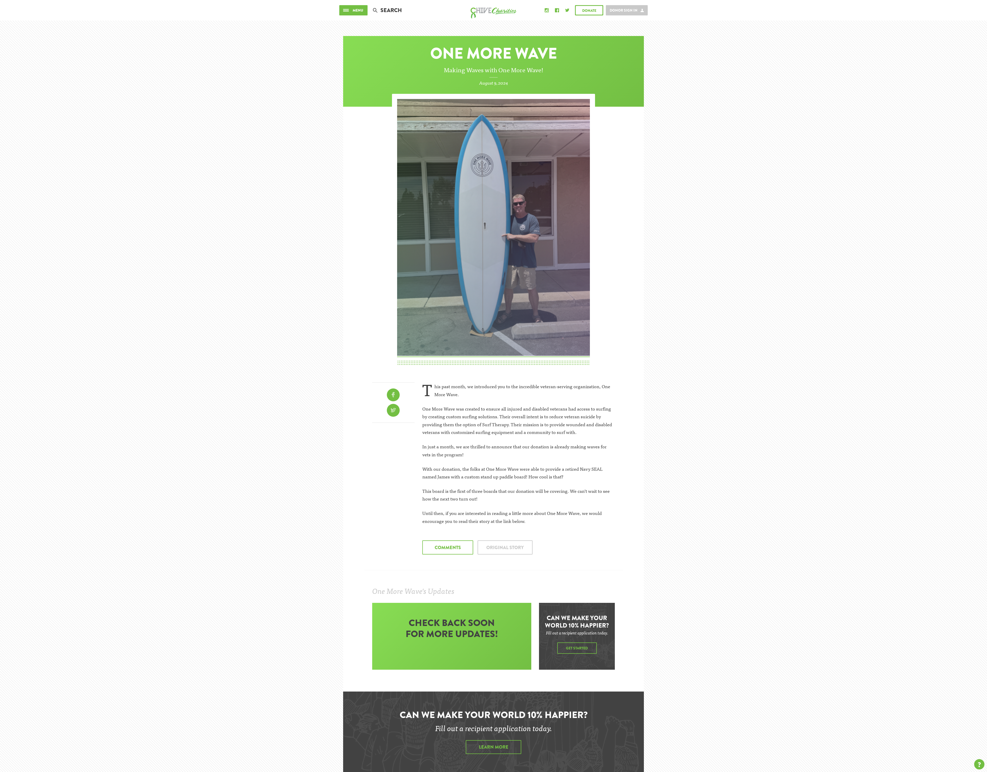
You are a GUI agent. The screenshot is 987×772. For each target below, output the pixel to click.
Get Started (577, 648)
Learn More (493, 747)
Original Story (505, 547)
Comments (448, 547)
